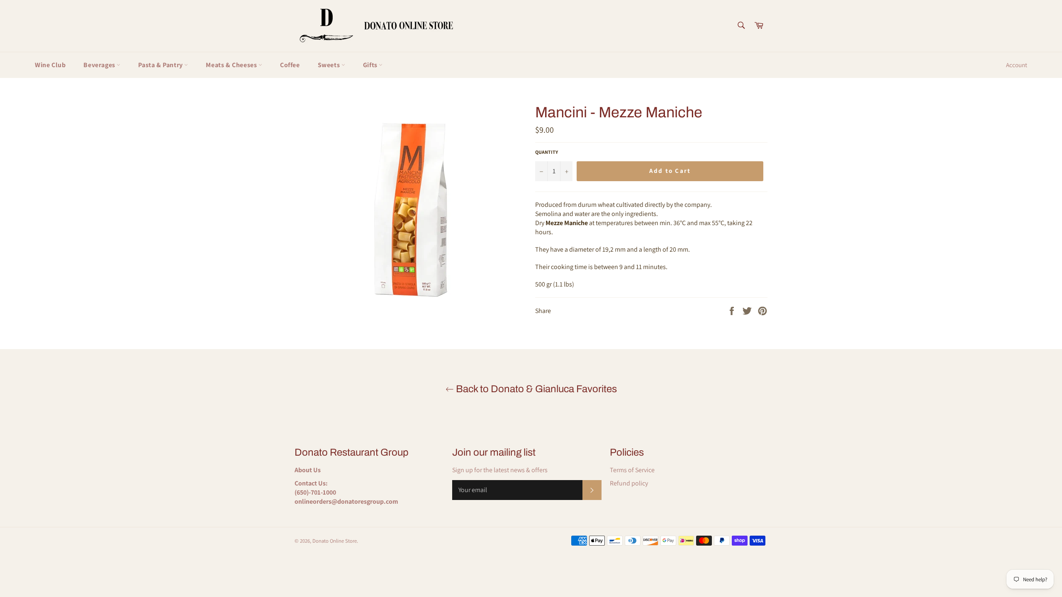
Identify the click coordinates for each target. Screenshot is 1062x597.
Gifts (371, 65)
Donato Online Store (334, 540)
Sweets (329, 65)
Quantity (546, 152)
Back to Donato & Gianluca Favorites (535, 388)
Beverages (100, 65)
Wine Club (50, 65)
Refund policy (629, 483)
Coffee (290, 65)
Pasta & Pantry (161, 65)
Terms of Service (632, 470)
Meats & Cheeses (232, 65)
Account (1016, 65)
